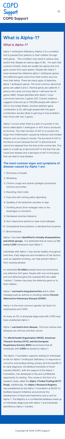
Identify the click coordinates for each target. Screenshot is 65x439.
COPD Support (15, 18)
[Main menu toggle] (59, 11)
